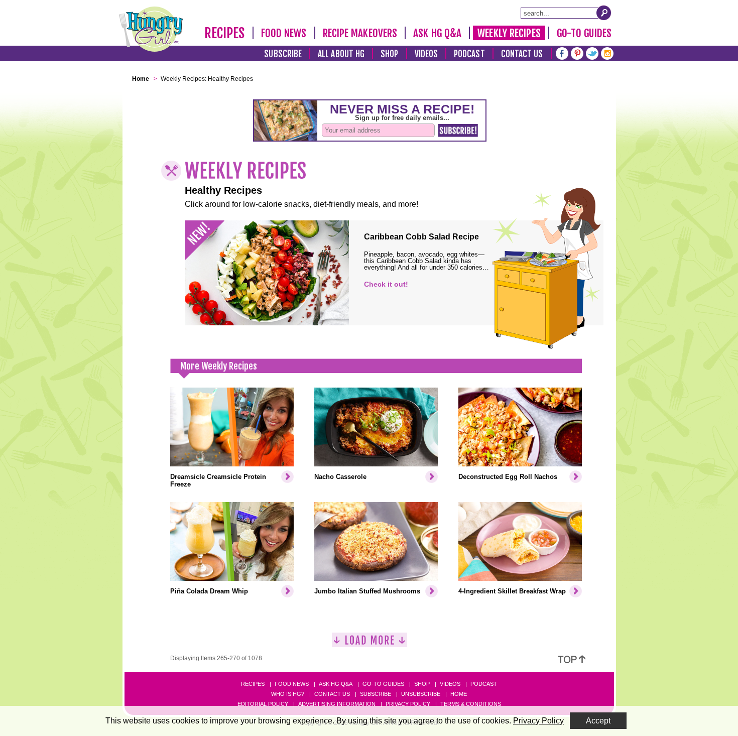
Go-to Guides (383, 684)
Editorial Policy (262, 704)
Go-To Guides (584, 33)
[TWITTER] (592, 52)
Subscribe (283, 54)
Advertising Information (337, 704)
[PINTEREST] (577, 52)
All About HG (341, 54)
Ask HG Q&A (437, 33)
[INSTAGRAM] (607, 52)
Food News (284, 33)
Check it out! (386, 284)
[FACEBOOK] (562, 52)
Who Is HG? (287, 694)
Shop (389, 54)
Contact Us (522, 54)
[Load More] (369, 644)
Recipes (224, 33)
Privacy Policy (408, 704)
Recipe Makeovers (360, 33)
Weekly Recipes (508, 33)
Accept (598, 720)
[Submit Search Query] (603, 12)
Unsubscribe (420, 694)
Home (458, 694)
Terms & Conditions (470, 704)
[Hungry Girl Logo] (151, 29)
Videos (426, 54)
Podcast (469, 54)
